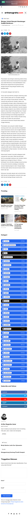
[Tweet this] (5, 33)
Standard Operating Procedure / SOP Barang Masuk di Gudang (19, 207)
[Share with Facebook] (2, 33)
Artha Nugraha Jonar (6, 25)
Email (2, 488)
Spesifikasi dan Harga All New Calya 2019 (7, 206)
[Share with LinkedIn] (7, 33)
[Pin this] (10, 33)
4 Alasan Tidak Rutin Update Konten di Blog (7, 225)
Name (2, 480)
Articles (4, 434)
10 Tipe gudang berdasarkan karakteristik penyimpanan (18, 226)
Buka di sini (14, 4)
